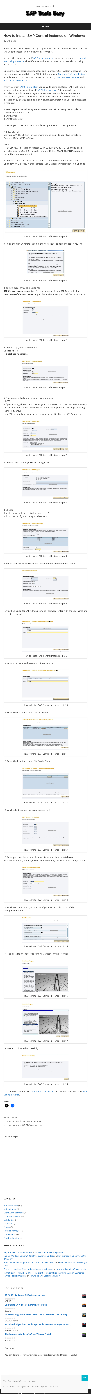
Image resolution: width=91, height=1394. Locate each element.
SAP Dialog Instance (46, 90)
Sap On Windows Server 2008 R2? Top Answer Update (29, 1255)
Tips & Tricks (10, 1234)
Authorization (10, 1209)
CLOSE (84, 1378)
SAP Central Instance (42, 58)
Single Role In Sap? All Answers (18, 1252)
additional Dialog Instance (17, 80)
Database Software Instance (72, 74)
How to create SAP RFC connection (24, 1125)
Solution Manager (12, 1230)
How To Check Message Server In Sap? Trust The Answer (30, 1262)
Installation (12, 1117)
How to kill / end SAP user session (71, 1269)
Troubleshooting (11, 1238)
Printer (7, 1227)
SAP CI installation (29, 86)
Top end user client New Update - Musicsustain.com (28, 1269)
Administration (11, 1205)
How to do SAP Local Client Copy (45, 1275)
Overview (8, 1223)
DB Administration (12, 1216)
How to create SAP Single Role (49, 1252)
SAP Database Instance (68, 77)
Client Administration (14, 1212)
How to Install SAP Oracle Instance (23, 1121)
